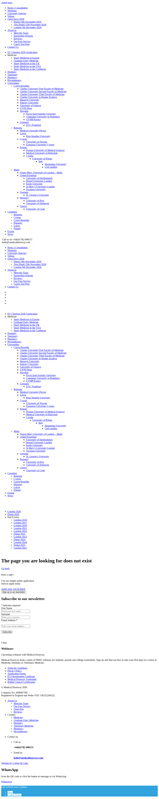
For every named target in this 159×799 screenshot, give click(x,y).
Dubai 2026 (13, 514)
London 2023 (20, 536)
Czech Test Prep (22, 44)
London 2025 (20, 548)
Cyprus (23, 139)
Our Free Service (22, 41)
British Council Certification (21, 682)
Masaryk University (29, 100)
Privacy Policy (14, 671)
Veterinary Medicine (24, 726)
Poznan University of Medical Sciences (45, 150)
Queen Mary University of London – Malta (41, 172)
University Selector (16, 13)
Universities (13, 83)
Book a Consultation (17, 8)
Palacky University (29, 102)
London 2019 (20, 525)
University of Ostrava (30, 105)
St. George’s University (37, 195)
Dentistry (11, 72)
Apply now (6, 2)
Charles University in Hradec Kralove (38, 97)
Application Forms (16, 673)
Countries (12, 211)
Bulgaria (18, 128)
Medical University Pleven (33, 130)
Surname (5, 614)
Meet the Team (21, 33)
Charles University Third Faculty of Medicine (42, 94)
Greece (23, 206)
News (10, 234)
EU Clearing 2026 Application (22, 52)
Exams (10, 231)
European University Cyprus (40, 144)
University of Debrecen (37, 203)
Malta (16, 170)
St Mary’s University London (40, 186)
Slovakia (24, 111)
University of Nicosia (36, 142)
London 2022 (20, 531)
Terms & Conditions (17, 668)
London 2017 (20, 522)
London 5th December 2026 (27, 27)
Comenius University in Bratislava (43, 116)
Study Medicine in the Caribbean (30, 69)
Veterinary (12, 74)
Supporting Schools (23, 36)
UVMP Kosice (33, 119)
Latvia (23, 133)
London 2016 (20, 520)
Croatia (29, 156)
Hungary (24, 197)
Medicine (18, 717)
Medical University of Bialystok (41, 153)
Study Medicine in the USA (27, 66)
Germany (24, 122)
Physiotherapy (14, 80)
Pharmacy (12, 77)
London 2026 (14, 511)
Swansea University (36, 189)
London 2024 (20, 542)
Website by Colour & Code (15, 763)
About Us (12, 700)
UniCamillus (51, 167)
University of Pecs (35, 200)
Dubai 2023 (19, 534)
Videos (10, 16)
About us (11, 30)
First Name (6, 608)
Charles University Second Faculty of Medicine (43, 91)
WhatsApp (6, 781)
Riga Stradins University (38, 136)
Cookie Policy (14, 795)
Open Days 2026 (15, 19)
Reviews (18, 38)
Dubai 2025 (19, 545)
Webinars (12, 10)
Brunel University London (39, 181)
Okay (10, 792)
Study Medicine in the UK (27, 63)
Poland (23, 147)
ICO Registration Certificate (21, 676)
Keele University (34, 183)
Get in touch (19, 589)
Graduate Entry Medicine (26, 60)
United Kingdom (28, 175)
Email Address (9, 620)
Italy (41, 161)
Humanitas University (55, 164)
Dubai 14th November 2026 (27, 22)
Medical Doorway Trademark (21, 679)
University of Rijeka (42, 158)
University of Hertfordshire (39, 178)
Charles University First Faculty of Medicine (42, 88)
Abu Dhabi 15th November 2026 (30, 24)
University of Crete (35, 209)
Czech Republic (21, 86)
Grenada (24, 192)
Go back (5, 568)
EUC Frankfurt (33, 125)
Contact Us (12, 47)
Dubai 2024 (19, 539)
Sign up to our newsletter (13, 592)
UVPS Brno (26, 108)
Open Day (19, 709)
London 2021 (20, 528)
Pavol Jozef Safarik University (41, 114)
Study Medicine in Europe (26, 58)
